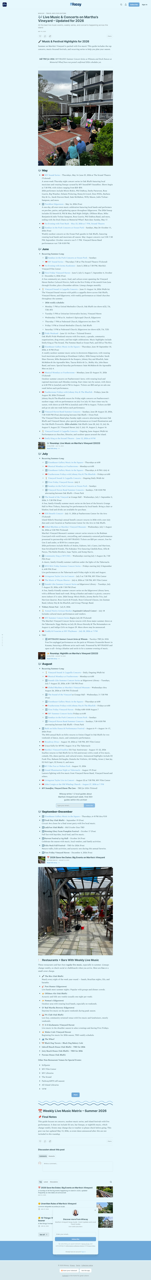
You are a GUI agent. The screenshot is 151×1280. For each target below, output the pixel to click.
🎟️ (43, 745)
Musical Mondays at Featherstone (60, 372)
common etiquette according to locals (51, 1206)
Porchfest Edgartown (54, 204)
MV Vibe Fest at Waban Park (57, 766)
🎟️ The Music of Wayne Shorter (56, 580)
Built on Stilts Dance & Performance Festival (64, 728)
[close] (95, 1210)
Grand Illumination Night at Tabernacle (62, 770)
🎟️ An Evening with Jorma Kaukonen (58, 265)
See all (42, 1235)
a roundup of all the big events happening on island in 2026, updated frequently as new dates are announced (62, 1192)
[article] (75, 1193)
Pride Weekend (51, 333)
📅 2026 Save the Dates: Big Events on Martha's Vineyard (65, 1188)
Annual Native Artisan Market (58, 610)
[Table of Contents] (2, 640)
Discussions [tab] (54, 1182)
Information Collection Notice (75, 1246)
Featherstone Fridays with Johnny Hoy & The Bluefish (69, 392)
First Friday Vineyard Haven (57, 272)
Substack (65, 1276)
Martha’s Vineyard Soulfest (56, 749)
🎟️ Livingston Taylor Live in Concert (58, 576)
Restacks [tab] (52, 1156)
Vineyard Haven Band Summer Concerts (62, 411)
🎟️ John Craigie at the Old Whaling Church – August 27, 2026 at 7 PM (73, 784)
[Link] (35, 41)
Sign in (144, 4)
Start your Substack (70, 1270)
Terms (78, 1265)
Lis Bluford (50, 446)
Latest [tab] (46, 1182)
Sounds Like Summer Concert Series (61, 584)
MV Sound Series (53, 175)
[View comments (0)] (45, 36)
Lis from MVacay (52, 860)
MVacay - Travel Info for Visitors (52, 13)
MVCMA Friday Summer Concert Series (63, 566)
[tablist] (47, 1156)
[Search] (121, 4)
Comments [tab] (43, 1156)
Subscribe (134, 4)
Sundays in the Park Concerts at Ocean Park (64, 227)
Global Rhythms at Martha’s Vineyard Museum (65, 526)
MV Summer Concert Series (57, 618)
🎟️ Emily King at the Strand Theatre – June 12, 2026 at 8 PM (69, 438)
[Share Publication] (126, 4)
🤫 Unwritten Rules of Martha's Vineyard (57, 1203)
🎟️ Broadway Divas (50, 741)
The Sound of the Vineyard (57, 497)
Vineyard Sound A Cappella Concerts (61, 431)
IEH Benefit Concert (54, 513)
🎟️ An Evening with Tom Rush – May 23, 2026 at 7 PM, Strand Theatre (73, 223)
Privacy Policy (91, 1246)
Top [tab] (40, 1182)
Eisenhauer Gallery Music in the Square (62, 346)
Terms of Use (85, 1244)
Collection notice (87, 1265)
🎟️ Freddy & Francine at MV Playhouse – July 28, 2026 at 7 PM (70, 631)
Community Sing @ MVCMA (58, 555)
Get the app (85, 1270)
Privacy (72, 1265)
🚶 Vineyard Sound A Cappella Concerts (60, 289)
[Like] (40, 36)
